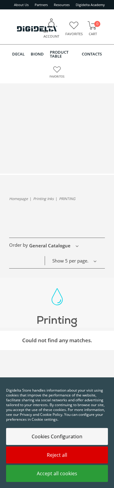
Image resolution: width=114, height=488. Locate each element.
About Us (21, 4)
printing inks (43, 198)
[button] (55, 245)
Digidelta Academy (90, 4)
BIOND (37, 54)
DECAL (18, 54)
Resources (62, 4)
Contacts (92, 54)
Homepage (18, 198)
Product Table (59, 54)
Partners (41, 4)
